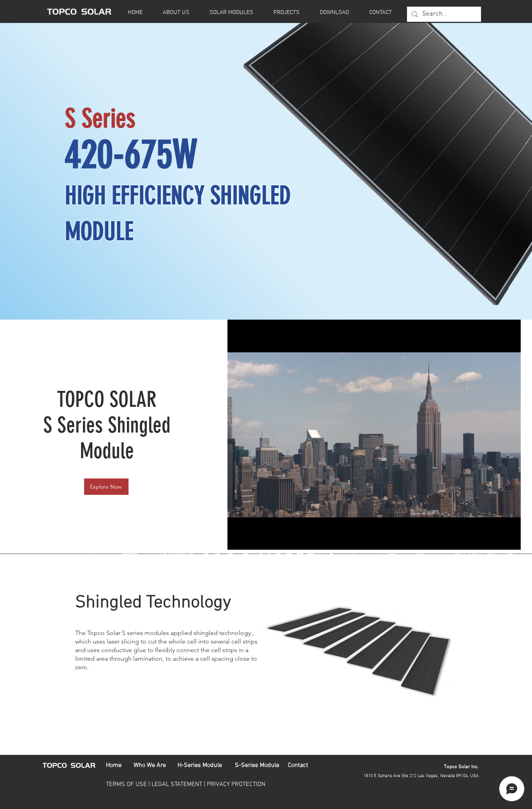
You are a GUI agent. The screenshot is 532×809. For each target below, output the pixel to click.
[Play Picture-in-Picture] (497, 539)
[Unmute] (251, 539)
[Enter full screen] (510, 539)
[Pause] (238, 539)
